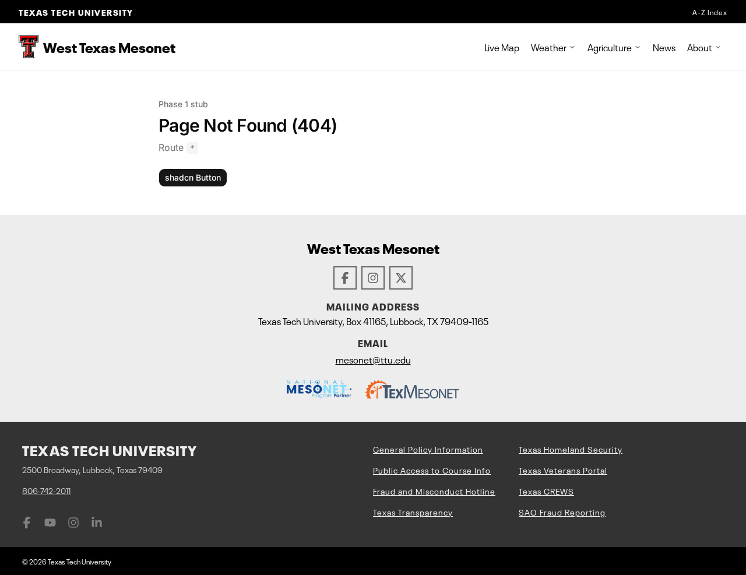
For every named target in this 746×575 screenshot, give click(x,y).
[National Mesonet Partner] (319, 389)
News (664, 47)
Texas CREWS (546, 490)
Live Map (501, 47)
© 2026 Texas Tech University (66, 561)
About (699, 47)
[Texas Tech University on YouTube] (50, 522)
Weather (548, 47)
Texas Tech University (76, 11)
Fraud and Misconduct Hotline (434, 490)
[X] (401, 278)
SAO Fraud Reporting (562, 511)
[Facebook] (345, 278)
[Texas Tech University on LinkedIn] (97, 522)
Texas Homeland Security (570, 448)
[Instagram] (373, 278)
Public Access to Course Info (432, 469)
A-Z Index (709, 11)
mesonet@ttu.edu (373, 359)
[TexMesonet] (412, 389)
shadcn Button (193, 177)
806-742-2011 (46, 490)
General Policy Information (428, 448)
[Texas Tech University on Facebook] (27, 522)
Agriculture (609, 47)
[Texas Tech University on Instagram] (73, 522)
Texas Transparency (413, 511)
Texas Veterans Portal (563, 469)
